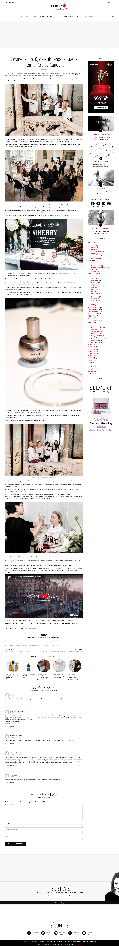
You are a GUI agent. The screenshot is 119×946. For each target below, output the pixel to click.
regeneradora (95, 300)
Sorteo (93, 370)
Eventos (93, 366)
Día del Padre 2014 (93, 313)
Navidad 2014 (92, 348)
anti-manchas (95, 280)
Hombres (90, 319)
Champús (94, 264)
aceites (93, 246)
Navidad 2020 (92, 357)
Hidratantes (94, 291)
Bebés (93, 249)
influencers (52, 646)
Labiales (93, 337)
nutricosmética (95, 258)
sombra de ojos (95, 342)
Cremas (41, 17)
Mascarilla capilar (96, 266)
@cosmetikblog (59, 903)
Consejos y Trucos (93, 273)
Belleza (34, 17)
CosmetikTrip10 (42, 646)
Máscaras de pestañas (97, 339)
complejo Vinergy (21, 646)
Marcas (72, 17)
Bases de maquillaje (97, 328)
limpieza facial (95, 255)
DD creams (94, 289)
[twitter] (9, 2)
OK (70, 896)
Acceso (111, 2)
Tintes (93, 269)
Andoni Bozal (95, 326)
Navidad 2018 (92, 355)
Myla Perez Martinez (17, 711)
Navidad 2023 (92, 361)
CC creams (94, 284)
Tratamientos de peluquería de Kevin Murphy (17, 651)
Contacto (104, 2)
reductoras (94, 298)
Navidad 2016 (92, 351)
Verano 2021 (91, 373)
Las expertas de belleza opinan (96, 320)
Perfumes (90, 371)
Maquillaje (25, 17)
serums (93, 302)
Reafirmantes (95, 297)
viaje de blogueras (63, 646)
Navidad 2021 (92, 359)
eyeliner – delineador (97, 335)
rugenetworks (77, 944)
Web (6, 836)
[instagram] (13, 2)
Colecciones (94, 329)
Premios (34, 942)
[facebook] (6, 2)
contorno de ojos (96, 286)
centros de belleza (96, 251)
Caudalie (12, 646)
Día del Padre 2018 (93, 315)
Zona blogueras (89, 17)
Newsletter (51, 942)
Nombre (8, 823)
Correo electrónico (11, 830)
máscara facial (95, 257)
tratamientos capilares (97, 271)
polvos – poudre (95, 340)
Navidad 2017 (92, 353)
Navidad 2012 (92, 344)
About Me (26, 942)
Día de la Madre (92, 306)
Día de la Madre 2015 (94, 309)
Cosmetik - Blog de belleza (57, 944)
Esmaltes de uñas (96, 333)
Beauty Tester (14, 752)
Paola (12, 775)
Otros (79, 17)
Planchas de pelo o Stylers (98, 267)
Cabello (90, 260)
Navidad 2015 (92, 350)
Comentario (9, 805)
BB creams (94, 282)
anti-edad (94, 278)
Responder (10, 702)
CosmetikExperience (74, 942)
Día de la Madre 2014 (94, 308)
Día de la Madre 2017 (94, 311)
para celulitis (94, 293)
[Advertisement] (59, 34)
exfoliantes (91, 317)
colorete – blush (95, 331)
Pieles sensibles (95, 295)
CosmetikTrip (32, 646)
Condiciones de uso (89, 942)
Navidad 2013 (92, 346)
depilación (94, 253)
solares (93, 304)
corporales (94, 287)
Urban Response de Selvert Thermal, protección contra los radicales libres (62, 651)
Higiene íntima (95, 368)
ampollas (93, 247)
